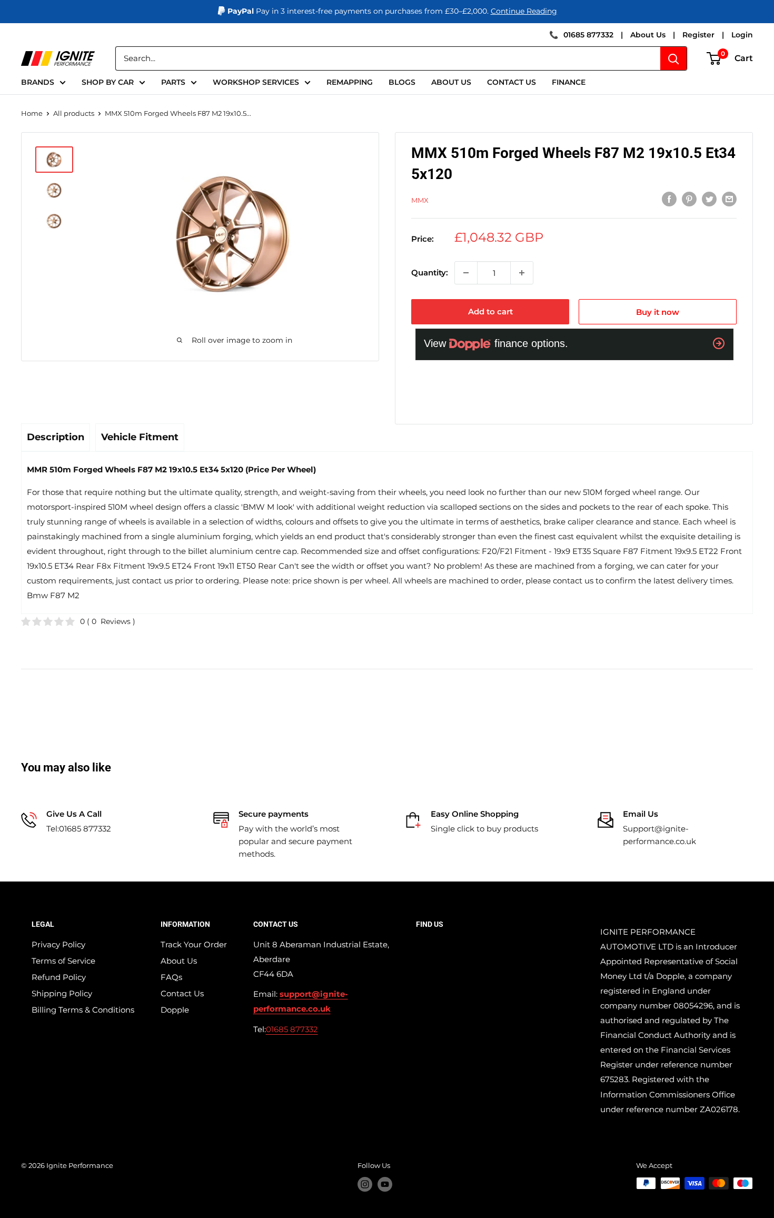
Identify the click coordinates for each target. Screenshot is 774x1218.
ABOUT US (451, 82)
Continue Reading (524, 11)
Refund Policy (59, 977)
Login (742, 34)
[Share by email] (729, 198)
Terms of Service (63, 961)
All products (73, 113)
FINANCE (569, 82)
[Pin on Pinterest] (689, 198)
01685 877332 (588, 34)
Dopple (175, 1010)
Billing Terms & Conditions (83, 1010)
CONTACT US (511, 82)
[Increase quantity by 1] (522, 273)
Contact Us (182, 993)
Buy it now (657, 312)
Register (698, 34)
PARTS (173, 82)
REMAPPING (349, 82)
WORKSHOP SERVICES (256, 82)
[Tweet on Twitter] (709, 198)
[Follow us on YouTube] (385, 1184)
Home (32, 113)
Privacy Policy (58, 944)
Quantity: (429, 273)
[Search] (673, 58)
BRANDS (37, 82)
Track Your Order (194, 944)
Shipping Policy (62, 993)
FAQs (171, 977)
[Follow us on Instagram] (365, 1184)
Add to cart (490, 311)
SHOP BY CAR (108, 82)
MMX (420, 200)
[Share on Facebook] (669, 198)
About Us (648, 34)
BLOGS (402, 82)
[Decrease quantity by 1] (466, 273)
